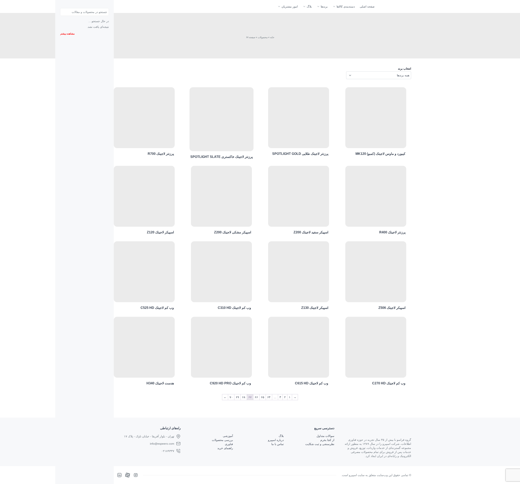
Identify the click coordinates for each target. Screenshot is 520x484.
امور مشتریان (290, 6)
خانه (272, 37)
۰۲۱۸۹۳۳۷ (167, 451)
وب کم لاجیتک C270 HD (388, 383)
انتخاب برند (404, 68)
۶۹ (237, 397)
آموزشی (228, 436)
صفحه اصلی (367, 6)
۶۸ (243, 397)
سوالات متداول (325, 436)
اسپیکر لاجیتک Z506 (391, 307)
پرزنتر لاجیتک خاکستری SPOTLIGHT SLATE (221, 156)
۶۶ (256, 397)
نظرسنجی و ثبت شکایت (319, 444)
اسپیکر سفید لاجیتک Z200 (311, 232)
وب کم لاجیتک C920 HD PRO (230, 383)
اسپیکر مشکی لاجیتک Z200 (232, 232)
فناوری (229, 444)
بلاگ (309, 6)
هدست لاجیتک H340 (160, 383)
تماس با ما (277, 444)
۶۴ (269, 397)
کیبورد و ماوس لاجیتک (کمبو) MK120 (380, 153)
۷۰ (231, 397)
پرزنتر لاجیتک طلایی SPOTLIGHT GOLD (300, 153)
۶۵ (262, 397)
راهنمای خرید (225, 448)
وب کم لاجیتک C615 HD (311, 383)
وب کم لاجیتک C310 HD (234, 307)
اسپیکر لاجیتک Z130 (314, 307)
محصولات (263, 37)
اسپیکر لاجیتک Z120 (160, 232)
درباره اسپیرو (276, 440)
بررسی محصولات (222, 440)
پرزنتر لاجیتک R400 (392, 232)
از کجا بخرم (327, 440)
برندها (324, 6)
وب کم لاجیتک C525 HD (157, 307)
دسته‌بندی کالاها (346, 6)
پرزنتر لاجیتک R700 (161, 153)
